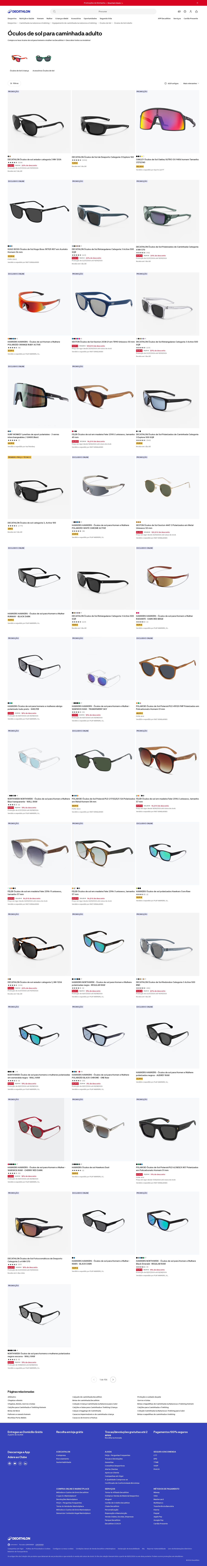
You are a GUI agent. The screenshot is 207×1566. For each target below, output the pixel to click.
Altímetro (12, 1397)
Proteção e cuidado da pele (149, 1397)
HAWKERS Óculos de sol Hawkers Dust (90, 1167)
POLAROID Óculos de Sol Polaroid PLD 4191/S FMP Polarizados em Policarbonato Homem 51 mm (167, 707)
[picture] (39, 121)
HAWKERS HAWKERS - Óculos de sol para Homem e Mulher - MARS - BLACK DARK (101, 1262)
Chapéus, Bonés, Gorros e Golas (21, 1404)
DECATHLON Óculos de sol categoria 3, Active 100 (32, 523)
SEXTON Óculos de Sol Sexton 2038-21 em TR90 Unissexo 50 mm (103, 342)
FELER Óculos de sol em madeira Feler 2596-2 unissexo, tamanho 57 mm (167, 800)
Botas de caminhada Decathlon (85, 1400)
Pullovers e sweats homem (19, 1414)
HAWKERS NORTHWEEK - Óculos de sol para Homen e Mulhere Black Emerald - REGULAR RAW (166, 1262)
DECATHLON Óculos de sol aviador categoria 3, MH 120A (35, 982)
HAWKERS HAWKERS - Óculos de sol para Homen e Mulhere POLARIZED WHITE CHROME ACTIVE (100, 526)
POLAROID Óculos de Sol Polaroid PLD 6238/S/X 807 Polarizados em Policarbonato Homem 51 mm (167, 1168)
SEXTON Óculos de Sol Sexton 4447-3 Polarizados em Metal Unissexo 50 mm (164, 526)
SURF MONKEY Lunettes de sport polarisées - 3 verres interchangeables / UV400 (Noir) (33, 435)
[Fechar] (197, 3)
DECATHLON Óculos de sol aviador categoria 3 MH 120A (34, 159)
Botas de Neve (14, 1411)
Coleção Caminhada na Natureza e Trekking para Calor (161, 1411)
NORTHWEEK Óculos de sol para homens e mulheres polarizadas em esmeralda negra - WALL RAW (39, 1076)
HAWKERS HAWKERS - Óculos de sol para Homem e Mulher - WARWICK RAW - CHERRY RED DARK (37, 1168)
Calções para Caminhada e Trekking (153, 1407)
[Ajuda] (185, 11)
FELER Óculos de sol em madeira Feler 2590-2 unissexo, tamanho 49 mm (103, 435)
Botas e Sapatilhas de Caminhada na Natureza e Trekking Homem (165, 1404)
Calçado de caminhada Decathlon (87, 1397)
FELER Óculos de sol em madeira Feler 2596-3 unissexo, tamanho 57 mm (103, 892)
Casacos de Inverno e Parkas (84, 1418)
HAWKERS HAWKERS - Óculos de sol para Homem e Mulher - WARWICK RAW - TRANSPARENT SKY (101, 707)
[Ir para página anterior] (94, 1379)
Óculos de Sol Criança (19, 71)
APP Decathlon (164, 18)
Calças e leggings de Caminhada (86, 1411)
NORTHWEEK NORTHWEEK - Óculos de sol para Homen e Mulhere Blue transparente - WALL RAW (39, 800)
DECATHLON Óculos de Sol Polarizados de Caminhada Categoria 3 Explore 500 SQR (167, 435)
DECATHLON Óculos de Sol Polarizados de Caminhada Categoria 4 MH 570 (167, 248)
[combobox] (191, 83)
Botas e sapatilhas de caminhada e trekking (156, 1414)
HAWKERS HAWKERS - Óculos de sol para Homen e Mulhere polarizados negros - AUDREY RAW (164, 1073)
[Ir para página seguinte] (113, 1379)
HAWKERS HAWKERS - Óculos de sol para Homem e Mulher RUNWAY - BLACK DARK (36, 615)
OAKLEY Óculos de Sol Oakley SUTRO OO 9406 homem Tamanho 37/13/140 (167, 161)
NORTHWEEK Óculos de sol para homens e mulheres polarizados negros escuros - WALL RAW (39, 1355)
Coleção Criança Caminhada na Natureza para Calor (95, 1404)
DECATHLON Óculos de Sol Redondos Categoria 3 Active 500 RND (165, 983)
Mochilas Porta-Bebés (17, 1418)
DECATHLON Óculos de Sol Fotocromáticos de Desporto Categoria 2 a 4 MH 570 (35, 1260)
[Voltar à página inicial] (19, 11)
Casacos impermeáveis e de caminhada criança (93, 1414)
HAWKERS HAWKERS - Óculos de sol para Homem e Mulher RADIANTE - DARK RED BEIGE (164, 617)
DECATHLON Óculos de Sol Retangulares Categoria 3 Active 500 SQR (103, 250)
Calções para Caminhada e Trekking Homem (27, 1407)
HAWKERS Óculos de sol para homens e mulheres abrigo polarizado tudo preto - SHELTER (35, 707)
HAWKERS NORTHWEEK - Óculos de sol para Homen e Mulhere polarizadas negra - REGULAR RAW (102, 983)
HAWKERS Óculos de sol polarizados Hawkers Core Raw (163, 891)
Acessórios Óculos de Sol (43, 71)
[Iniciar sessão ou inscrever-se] (191, 11)
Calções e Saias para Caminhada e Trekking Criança (94, 1407)
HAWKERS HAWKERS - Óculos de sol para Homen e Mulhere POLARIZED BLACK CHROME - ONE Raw (100, 1076)
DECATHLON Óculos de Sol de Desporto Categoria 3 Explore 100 (103, 157)
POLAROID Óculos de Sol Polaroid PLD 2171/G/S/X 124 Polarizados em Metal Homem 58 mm (103, 800)
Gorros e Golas (143, 1400)
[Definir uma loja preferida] (179, 11)
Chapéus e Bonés (15, 1400)
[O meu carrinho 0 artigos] (196, 11)
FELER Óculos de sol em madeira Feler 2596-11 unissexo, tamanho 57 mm (35, 892)
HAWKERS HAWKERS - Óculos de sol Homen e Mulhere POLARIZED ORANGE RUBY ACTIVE (34, 343)
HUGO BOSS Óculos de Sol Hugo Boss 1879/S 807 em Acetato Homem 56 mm (38, 250)
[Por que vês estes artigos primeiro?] (165, 83)
